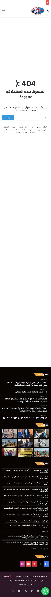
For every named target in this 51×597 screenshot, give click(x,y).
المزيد (18, 132)
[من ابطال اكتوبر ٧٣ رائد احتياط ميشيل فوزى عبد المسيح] (25, 443)
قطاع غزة (44, 548)
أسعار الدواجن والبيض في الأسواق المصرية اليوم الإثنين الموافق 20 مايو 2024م (26, 490)
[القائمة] (3, 12)
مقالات (32, 132)
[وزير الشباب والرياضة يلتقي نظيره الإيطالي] (25, 433)
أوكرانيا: (45, 521)
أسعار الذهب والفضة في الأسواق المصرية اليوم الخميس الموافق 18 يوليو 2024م (26, 496)
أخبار (32, 127)
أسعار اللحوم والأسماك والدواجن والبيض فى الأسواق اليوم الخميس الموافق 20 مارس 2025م (26, 509)
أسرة (25, 132)
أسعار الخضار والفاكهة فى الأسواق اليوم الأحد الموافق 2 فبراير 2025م (27, 484)
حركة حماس (43, 531)
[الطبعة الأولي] (37, 11)
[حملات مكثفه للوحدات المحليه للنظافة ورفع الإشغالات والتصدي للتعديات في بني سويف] (9, 443)
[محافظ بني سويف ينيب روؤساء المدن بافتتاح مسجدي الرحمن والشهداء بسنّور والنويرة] (9, 452)
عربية (14, 127)
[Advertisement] (25, 45)
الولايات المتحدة (13, 521)
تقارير (45, 130)
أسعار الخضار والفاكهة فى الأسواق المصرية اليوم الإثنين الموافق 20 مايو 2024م (26, 477)
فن (31, 130)
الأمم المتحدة (26, 521)
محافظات (15, 130)
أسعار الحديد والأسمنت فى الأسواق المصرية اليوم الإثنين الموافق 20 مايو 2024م (26, 471)
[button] (45, 591)
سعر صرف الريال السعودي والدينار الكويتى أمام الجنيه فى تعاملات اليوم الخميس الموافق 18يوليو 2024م (26, 543)
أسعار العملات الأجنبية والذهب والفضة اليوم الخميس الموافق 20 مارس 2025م (27, 503)
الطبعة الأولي (42, 127)
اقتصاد (6, 127)
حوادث (24, 130)
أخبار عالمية (23, 127)
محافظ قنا (34, 548)
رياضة (38, 130)
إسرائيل (36, 521)
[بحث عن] (47, 12)
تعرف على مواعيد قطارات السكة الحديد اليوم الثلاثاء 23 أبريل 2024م (28, 526)
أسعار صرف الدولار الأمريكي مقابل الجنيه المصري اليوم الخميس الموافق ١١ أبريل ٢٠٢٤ (27, 515)
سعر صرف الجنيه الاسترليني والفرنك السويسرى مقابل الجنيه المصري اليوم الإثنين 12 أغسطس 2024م (28, 537)
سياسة (6, 130)
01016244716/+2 (25, 585)
